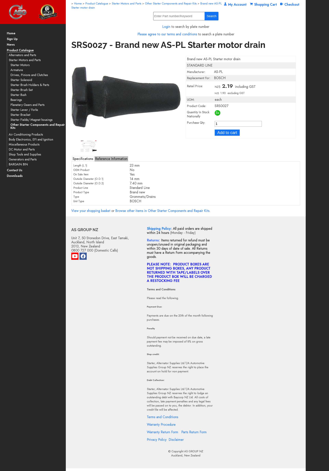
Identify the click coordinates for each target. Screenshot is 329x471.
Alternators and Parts (22, 55)
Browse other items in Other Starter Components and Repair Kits (162, 210)
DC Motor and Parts (22, 149)
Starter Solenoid (21, 80)
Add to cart (227, 132)
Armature (16, 70)
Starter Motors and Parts (25, 60)
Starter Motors (20, 65)
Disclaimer (176, 439)
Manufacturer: (196, 72)
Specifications (83, 158)
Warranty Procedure (161, 424)
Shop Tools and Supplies (25, 154)
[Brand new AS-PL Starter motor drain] (126, 137)
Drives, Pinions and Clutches (29, 75)
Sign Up (12, 39)
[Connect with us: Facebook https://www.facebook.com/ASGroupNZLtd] (83, 256)
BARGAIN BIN (18, 164)
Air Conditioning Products (26, 134)
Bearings (16, 100)
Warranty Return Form (162, 432)
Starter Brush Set (21, 90)
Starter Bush (18, 95)
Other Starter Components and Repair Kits (37, 126)
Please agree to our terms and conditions (167, 34)
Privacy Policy (157, 439)
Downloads (15, 176)
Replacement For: (198, 78)
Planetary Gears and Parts (27, 105)
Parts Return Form (194, 432)
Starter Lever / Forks (24, 110)
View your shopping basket (90, 210)
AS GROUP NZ (193, 451)
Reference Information (111, 158)
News (11, 45)
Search (211, 16)
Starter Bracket (20, 115)
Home (11, 33)
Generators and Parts (23, 159)
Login (166, 26)
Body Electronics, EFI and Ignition (31, 139)
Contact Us (14, 170)
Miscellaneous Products (24, 144)
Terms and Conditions (162, 417)
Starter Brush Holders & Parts (29, 85)
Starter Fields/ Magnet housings (31, 119)
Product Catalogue (20, 50)
